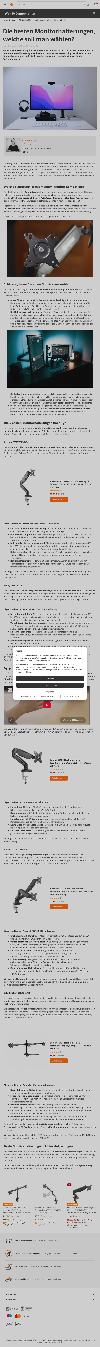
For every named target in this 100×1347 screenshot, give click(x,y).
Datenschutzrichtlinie (49, 696)
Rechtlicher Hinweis (71, 696)
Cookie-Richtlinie (28, 696)
